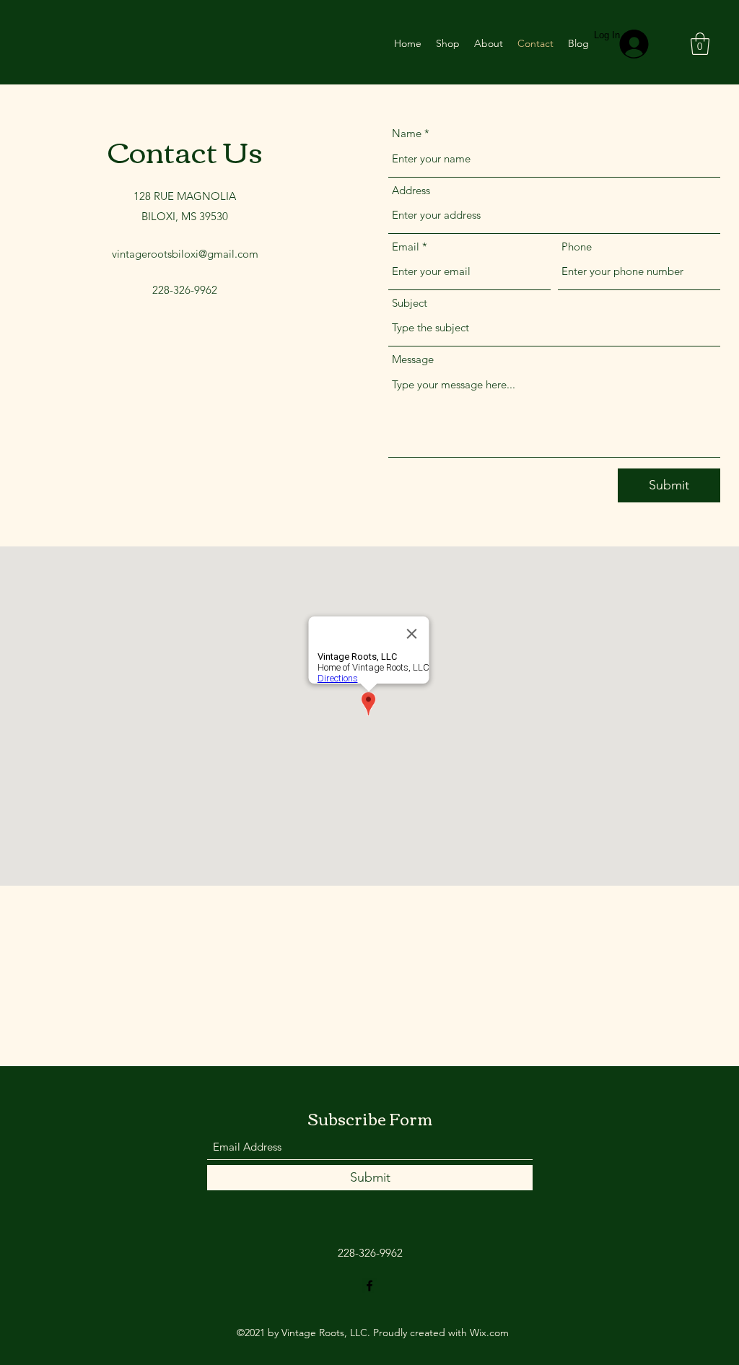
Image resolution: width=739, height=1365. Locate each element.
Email (405, 246)
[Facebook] (369, 1285)
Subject (409, 302)
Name (406, 133)
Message (413, 359)
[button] (700, 43)
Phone (576, 246)
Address (411, 190)
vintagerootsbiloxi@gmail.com (185, 254)
